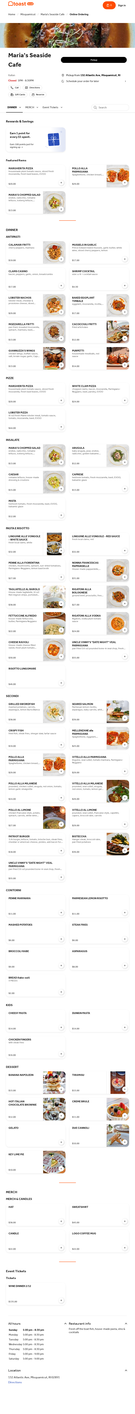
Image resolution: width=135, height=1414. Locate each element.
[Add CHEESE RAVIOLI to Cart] (61, 656)
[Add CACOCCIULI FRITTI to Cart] (124, 338)
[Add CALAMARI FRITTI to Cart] (61, 259)
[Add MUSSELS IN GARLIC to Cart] (124, 259)
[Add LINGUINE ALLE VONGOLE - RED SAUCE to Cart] (124, 550)
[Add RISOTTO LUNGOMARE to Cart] (61, 683)
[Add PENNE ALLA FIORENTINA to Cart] (61, 577)
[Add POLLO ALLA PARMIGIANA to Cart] (124, 182)
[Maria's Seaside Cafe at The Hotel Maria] (21, 3)
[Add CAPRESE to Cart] (124, 488)
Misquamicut (28, 14)
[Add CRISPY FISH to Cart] (61, 744)
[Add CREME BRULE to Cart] (124, 1115)
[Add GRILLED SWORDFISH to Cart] (61, 718)
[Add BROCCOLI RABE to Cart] (61, 965)
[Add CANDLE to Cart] (61, 1247)
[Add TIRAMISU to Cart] (124, 1089)
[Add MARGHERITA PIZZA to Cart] (61, 182)
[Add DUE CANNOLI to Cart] (124, 1142)
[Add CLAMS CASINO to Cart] (61, 285)
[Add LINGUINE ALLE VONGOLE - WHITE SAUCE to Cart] (61, 550)
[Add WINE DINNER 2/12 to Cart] (61, 1300)
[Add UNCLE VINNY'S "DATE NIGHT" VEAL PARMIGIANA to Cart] (124, 656)
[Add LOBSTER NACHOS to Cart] (61, 312)
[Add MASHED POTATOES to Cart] (61, 939)
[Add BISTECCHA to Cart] (124, 850)
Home (11, 14)
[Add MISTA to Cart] (61, 515)
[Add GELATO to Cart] (61, 1142)
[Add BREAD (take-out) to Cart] (61, 992)
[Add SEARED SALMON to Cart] (124, 718)
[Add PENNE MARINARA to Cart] (61, 912)
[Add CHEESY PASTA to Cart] (61, 1027)
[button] (14, 107)
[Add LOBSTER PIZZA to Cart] (61, 426)
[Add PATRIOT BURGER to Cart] (61, 850)
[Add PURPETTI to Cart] (124, 365)
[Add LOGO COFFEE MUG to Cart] (124, 1247)
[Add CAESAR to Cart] (61, 488)
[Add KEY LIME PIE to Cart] (61, 1168)
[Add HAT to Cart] (61, 1221)
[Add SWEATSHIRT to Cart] (124, 1221)
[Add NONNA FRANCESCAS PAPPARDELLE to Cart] (124, 577)
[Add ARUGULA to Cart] (124, 462)
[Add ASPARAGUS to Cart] (124, 965)
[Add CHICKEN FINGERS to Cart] (61, 1053)
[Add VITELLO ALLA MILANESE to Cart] (124, 797)
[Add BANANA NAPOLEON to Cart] (61, 1089)
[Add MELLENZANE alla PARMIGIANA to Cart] (124, 744)
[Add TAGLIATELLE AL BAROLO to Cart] (61, 603)
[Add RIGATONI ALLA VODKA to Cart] (124, 630)
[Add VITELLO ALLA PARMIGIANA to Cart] (124, 771)
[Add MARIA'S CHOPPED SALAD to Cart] (61, 209)
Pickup (94, 60)
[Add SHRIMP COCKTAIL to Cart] (124, 285)
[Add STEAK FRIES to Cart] (124, 939)
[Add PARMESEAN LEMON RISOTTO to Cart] (124, 912)
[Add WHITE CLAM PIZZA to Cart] (124, 400)
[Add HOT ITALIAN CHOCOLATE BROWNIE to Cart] (61, 1115)
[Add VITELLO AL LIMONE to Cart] (124, 824)
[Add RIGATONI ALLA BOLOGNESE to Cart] (124, 603)
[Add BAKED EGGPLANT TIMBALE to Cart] (124, 312)
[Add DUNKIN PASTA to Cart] (124, 1027)
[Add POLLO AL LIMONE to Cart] (61, 824)
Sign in (122, 5)
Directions (15, 1382)
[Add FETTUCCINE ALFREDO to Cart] (61, 630)
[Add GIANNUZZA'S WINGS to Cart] (61, 365)
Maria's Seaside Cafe (53, 14)
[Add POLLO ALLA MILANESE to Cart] (61, 797)
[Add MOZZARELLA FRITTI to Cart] (61, 338)
